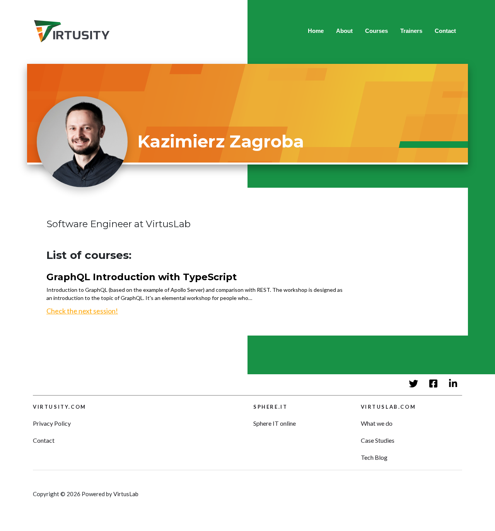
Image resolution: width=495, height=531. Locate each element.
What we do (377, 423)
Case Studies (377, 440)
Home (316, 30)
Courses (376, 30)
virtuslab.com (388, 407)
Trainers (411, 30)
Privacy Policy (52, 423)
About (344, 30)
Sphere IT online (274, 423)
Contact (445, 30)
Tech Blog (374, 457)
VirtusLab (125, 493)
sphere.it (270, 407)
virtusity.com (59, 407)
